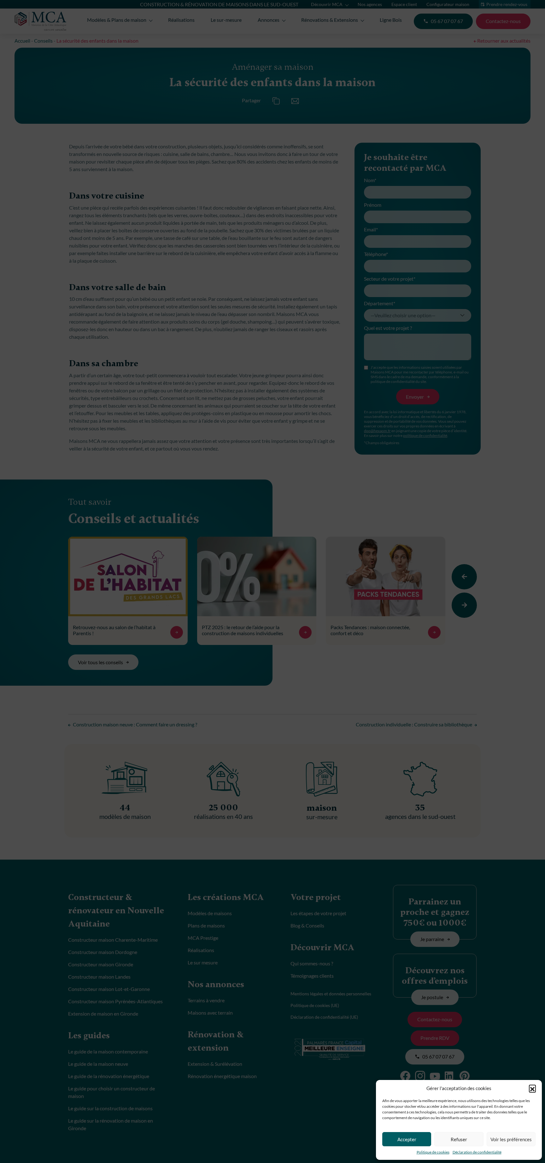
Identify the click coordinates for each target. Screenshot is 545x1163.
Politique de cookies (433, 1152)
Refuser (459, 1139)
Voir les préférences (511, 1139)
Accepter (406, 1139)
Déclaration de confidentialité (477, 1152)
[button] (532, 1088)
